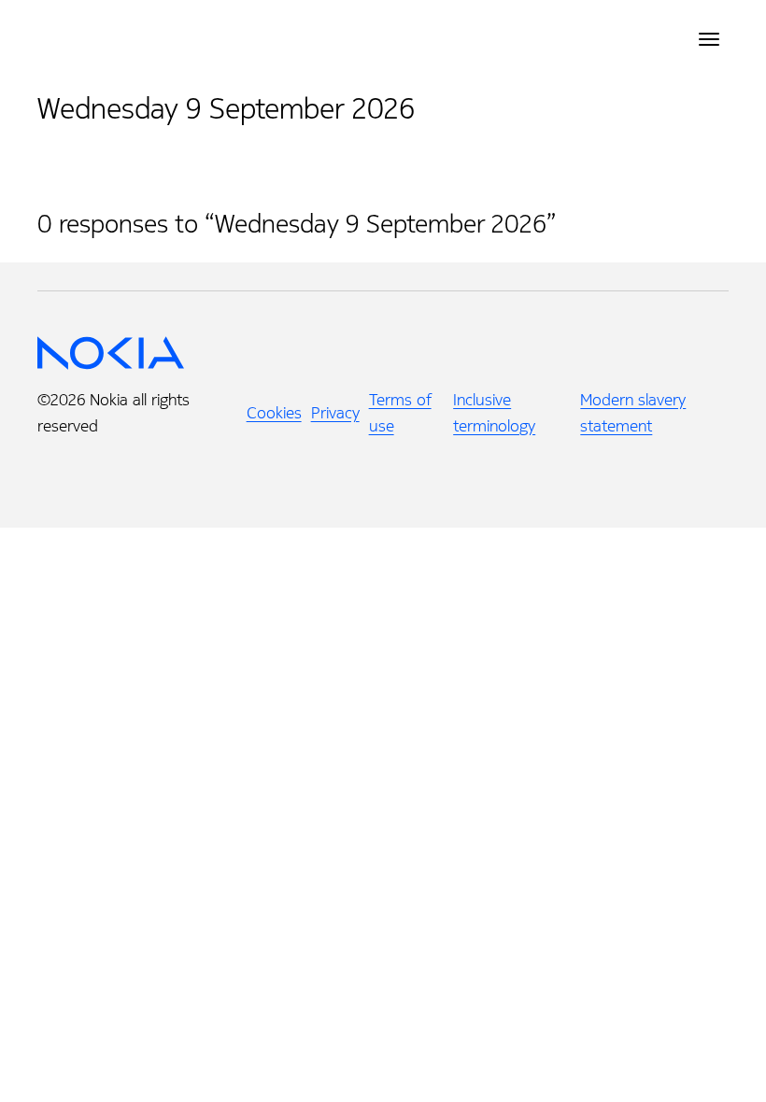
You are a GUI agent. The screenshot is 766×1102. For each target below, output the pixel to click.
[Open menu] (709, 39)
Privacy (335, 413)
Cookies (274, 413)
